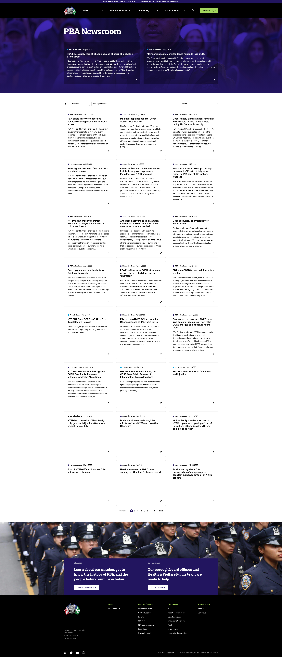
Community (143, 10)
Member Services (118, 10)
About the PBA (172, 10)
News (85, 10)
